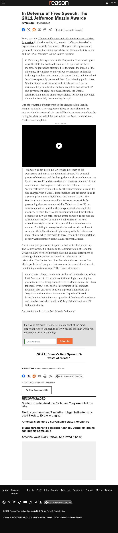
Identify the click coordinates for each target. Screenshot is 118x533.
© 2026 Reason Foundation (14, 511)
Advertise (65, 490)
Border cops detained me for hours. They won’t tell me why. (57, 404)
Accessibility (33, 511)
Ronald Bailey (28, 23)
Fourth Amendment (81, 116)
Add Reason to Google (70, 29)
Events (30, 490)
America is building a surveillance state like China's (55, 421)
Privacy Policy (46, 511)
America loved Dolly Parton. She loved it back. (52, 437)
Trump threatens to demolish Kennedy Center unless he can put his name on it (58, 429)
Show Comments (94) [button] (38, 390)
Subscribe (65, 341)
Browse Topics (15, 492)
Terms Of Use (59, 511)
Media (99, 490)
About (5, 490)
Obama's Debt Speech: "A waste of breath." (59, 356)
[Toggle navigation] (3, 3)
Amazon (109, 490)
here (28, 311)
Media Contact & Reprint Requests (38, 382)
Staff (39, 490)
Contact (89, 490)
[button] (113, 3)
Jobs (46, 490)
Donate (54, 490)
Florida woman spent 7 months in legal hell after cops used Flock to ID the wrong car (57, 413)
